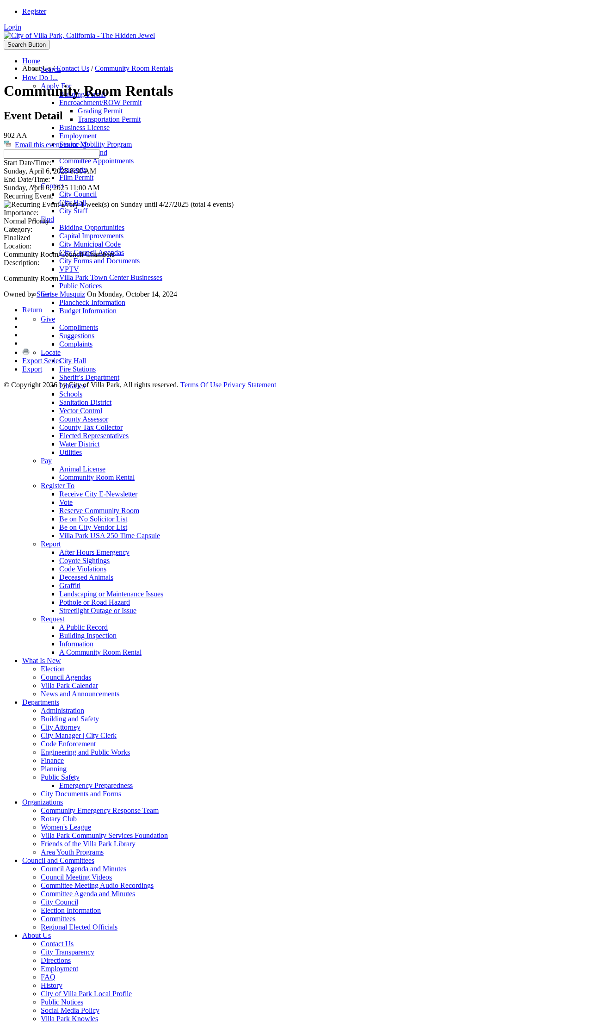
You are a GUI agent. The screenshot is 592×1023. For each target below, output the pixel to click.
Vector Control (80, 411)
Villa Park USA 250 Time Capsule (109, 535)
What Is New (41, 660)
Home (31, 61)
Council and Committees (58, 860)
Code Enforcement (68, 744)
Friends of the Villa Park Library (88, 844)
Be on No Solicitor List (93, 519)
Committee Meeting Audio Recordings (97, 885)
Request (52, 619)
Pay (46, 461)
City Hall (72, 361)
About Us (36, 935)
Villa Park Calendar (69, 685)
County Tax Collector (91, 427)
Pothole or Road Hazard (94, 602)
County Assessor (83, 419)
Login (12, 27)
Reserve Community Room (99, 511)
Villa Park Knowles (69, 1019)
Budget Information (88, 311)
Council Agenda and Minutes (83, 869)
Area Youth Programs (72, 852)
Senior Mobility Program (95, 144)
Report (51, 544)
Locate (51, 352)
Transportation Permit (109, 119)
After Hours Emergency (94, 552)
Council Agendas (66, 677)
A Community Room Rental (100, 652)
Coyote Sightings (84, 560)
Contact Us (57, 944)
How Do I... (40, 77)
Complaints (75, 344)
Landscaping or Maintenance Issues (111, 594)
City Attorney (60, 727)
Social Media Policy (70, 1010)
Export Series (42, 361)
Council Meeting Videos (76, 877)
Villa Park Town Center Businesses (110, 277)
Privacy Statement (249, 385)
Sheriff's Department (89, 377)
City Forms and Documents (99, 261)
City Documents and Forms (81, 794)
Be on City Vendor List (93, 527)
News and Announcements (80, 694)
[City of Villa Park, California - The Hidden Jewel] (79, 35)
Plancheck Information (92, 302)
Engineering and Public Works (85, 752)
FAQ (48, 977)
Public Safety (60, 777)
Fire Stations (77, 369)
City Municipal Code (90, 244)
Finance (52, 760)
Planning (54, 769)
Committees (58, 919)
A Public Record (83, 627)
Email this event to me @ (51, 145)
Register (34, 11)
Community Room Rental (97, 477)
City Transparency (67, 952)
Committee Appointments (96, 161)
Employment (78, 136)
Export (32, 369)
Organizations (42, 802)
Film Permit (76, 177)
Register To (57, 486)
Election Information (71, 910)
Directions (56, 960)
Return (32, 310)
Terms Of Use (201, 385)
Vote (66, 502)
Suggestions (76, 336)
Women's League (66, 827)
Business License (84, 127)
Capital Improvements (91, 236)
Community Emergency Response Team (100, 810)
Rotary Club (59, 819)
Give (48, 319)
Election (53, 669)
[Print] (26, 352)
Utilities (70, 452)
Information (76, 644)
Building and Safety (70, 719)
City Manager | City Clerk (79, 735)
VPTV (69, 269)
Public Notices (80, 286)
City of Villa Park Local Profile (86, 994)
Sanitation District (85, 402)
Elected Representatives (94, 436)
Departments (40, 702)
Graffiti (69, 585)
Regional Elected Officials (79, 927)
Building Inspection (88, 635)
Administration (62, 710)
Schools (70, 394)
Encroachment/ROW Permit (100, 102)
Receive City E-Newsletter (98, 494)
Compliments (78, 327)
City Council (78, 194)
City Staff (73, 211)
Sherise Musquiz (61, 294)
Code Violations (82, 569)
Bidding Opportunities (91, 227)
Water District (79, 444)
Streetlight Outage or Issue (97, 610)
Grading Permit (100, 111)
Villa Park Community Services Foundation (104, 835)
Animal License (82, 469)
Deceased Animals (86, 577)
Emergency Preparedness (96, 785)
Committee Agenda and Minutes (88, 894)
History (51, 985)
